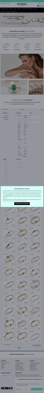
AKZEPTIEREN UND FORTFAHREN (22, 203)
